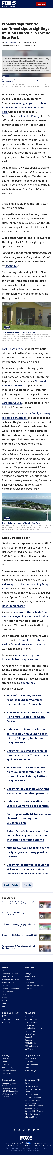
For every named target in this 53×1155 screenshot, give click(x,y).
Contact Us (29, 1037)
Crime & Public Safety (10, 988)
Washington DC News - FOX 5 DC (11, 1095)
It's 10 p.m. (29, 1049)
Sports (4, 1000)
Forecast (28, 971)
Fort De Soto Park (12, 349)
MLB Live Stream (31, 1094)
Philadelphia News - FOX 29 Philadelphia (10, 1090)
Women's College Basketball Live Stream (34, 1110)
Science (5, 997)
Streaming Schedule (10, 974)
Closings (28, 974)
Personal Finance (9, 1070)
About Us (30, 1012)
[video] (45, 904)
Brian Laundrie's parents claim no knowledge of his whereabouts (23, 81)
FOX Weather (30, 988)
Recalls (5, 1062)
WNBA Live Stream (32, 1114)
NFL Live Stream (31, 1086)
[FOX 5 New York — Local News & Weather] (9, 4)
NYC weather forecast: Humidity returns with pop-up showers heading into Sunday (19, 925)
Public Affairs (30, 1034)
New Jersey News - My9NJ (9, 1084)
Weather (29, 967)
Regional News (10, 1080)
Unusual (5, 994)
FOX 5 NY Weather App (34, 985)
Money (5, 1055)
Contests (28, 1040)
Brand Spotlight (31, 1070)
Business (5, 1065)
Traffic (27, 980)
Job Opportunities (31, 1031)
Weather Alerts (30, 977)
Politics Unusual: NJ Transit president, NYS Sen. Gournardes (18, 947)
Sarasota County (12, 402)
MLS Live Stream (31, 1117)
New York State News (10, 980)
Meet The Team (31, 1019)
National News (8, 983)
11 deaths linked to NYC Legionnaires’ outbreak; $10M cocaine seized (16, 914)
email (38, 1130)
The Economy (7, 1068)
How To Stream (31, 1016)
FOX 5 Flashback (31, 1065)
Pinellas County (30, 116)
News (5, 967)
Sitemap (5, 1006)
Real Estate (6, 1073)
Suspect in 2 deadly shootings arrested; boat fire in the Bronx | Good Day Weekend (19, 903)
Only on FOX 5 (32, 1055)
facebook (15, 1130)
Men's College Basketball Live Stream (34, 1104)
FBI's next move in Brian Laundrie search (18, 332)
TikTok (24, 1130)
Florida (27, 884)
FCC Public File (30, 1043)
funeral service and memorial (28, 644)
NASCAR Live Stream (33, 1097)
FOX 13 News (23, 42)
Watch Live (41, 4)
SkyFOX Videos (30, 1068)
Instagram (19, 1130)
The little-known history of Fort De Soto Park (21, 523)
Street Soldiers (30, 1059)
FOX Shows (29, 1025)
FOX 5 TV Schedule (32, 1022)
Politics (5, 985)
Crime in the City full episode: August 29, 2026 (19, 935)
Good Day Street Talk (10, 1019)
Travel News (30, 983)
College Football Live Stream (33, 1090)
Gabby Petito (33, 42)
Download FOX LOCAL (34, 1028)
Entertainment (7, 991)
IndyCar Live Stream (33, 1100)
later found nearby (13, 605)
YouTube (29, 1130)
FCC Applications (31, 1046)
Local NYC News (8, 977)
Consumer (6, 1059)
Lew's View (29, 1062)
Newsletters (7, 1003)
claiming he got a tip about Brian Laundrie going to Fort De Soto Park (24, 107)
